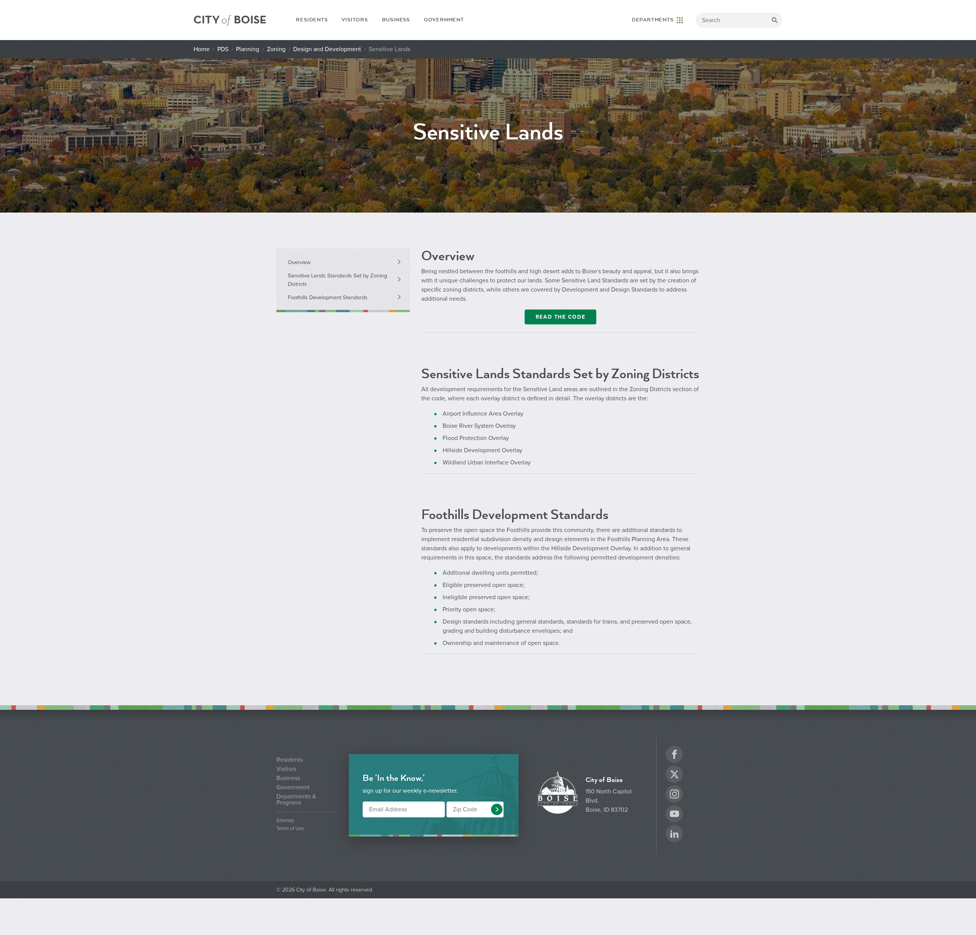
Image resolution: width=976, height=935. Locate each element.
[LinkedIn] (674, 834)
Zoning (276, 49)
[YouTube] (674, 815)
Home (202, 49)
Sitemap (285, 820)
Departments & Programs (296, 799)
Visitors (355, 20)
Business (396, 20)
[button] (496, 809)
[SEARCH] (774, 20)
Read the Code (560, 317)
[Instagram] (674, 795)
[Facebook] (674, 755)
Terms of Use (290, 828)
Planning (247, 49)
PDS (222, 49)
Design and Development (327, 49)
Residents (311, 20)
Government (444, 20)
